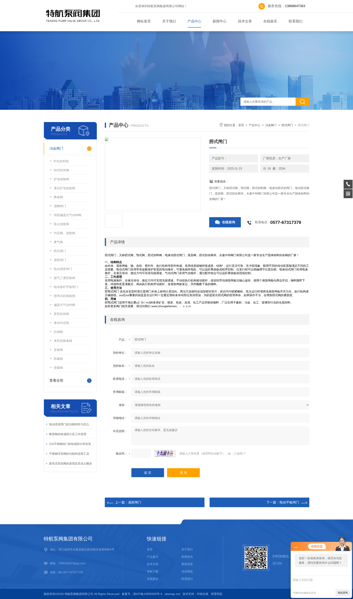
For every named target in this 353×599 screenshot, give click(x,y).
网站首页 (144, 21)
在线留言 (270, 21)
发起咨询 (343, 592)
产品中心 (194, 21)
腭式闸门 (60, 251)
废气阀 (58, 242)
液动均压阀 (61, 323)
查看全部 (56, 380)
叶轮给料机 (61, 161)
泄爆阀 (58, 367)
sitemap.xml (172, 594)
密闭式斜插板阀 (64, 296)
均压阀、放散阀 (64, 233)
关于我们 (169, 21)
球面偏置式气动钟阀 (67, 215)
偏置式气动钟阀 (64, 305)
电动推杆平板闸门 (66, 287)
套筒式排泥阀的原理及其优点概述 (70, 463)
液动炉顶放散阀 (64, 188)
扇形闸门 (60, 260)
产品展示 (152, 556)
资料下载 (152, 571)
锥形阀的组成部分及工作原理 (67, 434)
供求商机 (187, 571)
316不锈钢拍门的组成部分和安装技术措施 (72, 444)
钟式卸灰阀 (61, 170)
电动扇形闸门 (63, 269)
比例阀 (58, 331)
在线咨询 (228, 222)
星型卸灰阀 (61, 314)
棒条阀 (58, 197)
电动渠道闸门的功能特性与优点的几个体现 (72, 424)
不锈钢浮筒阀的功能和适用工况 (69, 453)
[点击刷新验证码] (165, 453)
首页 (241, 125)
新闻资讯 (187, 556)
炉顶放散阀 (61, 179)
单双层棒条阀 (63, 340)
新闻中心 (220, 21)
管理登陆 (216, 594)
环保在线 (202, 594)
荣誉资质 (187, 564)
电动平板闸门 (289, 502)
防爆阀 (58, 358)
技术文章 (245, 21)
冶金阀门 (56, 148)
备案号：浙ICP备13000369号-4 (142, 594)
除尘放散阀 (61, 224)
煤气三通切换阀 (64, 278)
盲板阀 (58, 349)
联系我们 (296, 21)
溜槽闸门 (60, 206)
